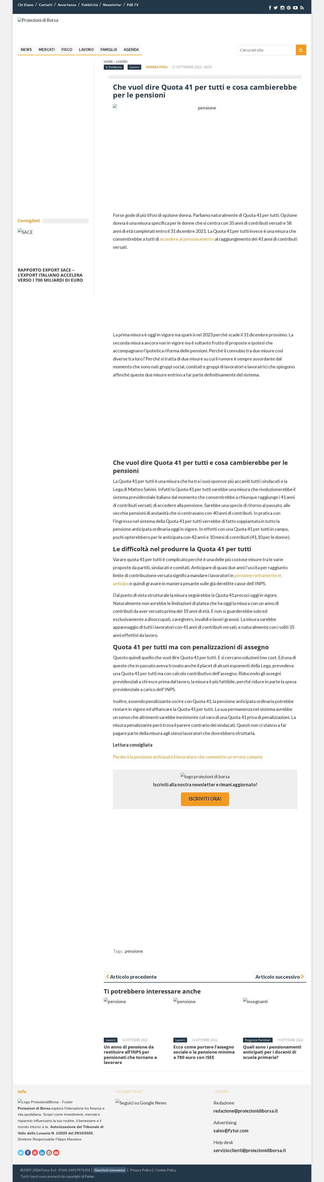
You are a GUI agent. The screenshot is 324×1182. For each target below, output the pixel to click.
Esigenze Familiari (258, 1040)
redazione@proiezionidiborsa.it (245, 1111)
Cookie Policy (165, 1170)
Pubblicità (90, 5)
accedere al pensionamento (187, 239)
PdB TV (132, 5)
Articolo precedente (133, 977)
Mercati (47, 50)
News (26, 50)
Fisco (67, 50)
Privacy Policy (140, 1170)
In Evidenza (114, 67)
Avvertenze (67, 5)
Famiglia (108, 50)
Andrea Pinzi (157, 67)
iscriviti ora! (205, 799)
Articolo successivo (277, 977)
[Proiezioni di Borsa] (38, 20)
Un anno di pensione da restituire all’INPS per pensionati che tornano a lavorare (130, 1054)
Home (108, 62)
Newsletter (112, 5)
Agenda (131, 50)
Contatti (45, 5)
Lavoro (86, 50)
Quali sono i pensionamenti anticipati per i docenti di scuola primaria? (272, 1052)
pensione (134, 951)
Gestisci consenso (109, 1170)
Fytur (89, 1176)
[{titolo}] (270, 7)
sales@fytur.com (230, 1130)
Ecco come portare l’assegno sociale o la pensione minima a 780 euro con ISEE (204, 1052)
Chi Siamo (25, 5)
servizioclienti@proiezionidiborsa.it (249, 1150)
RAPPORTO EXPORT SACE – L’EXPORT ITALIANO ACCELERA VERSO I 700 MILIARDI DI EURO (50, 275)
